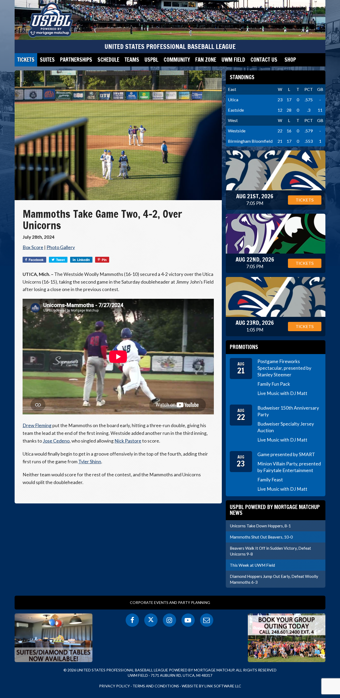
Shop (290, 60)
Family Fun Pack (273, 384)
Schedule (108, 60)
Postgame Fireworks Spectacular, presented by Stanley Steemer (284, 368)
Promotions (244, 347)
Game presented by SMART (286, 454)
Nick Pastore (127, 441)
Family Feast (270, 479)
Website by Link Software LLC (211, 686)
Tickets (26, 60)
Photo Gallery (60, 247)
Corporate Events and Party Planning (170, 602)
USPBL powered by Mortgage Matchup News (275, 510)
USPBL (151, 60)
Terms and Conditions (156, 686)
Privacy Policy (114, 686)
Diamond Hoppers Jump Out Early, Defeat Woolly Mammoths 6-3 (274, 579)
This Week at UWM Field (252, 565)
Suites (47, 60)
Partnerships (76, 60)
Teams (132, 60)
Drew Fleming (37, 425)
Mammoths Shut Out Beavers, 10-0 (261, 537)
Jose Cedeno (56, 441)
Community (177, 60)
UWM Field (233, 60)
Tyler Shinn (89, 461)
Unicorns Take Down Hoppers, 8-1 (260, 525)
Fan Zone (205, 60)
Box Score (33, 247)
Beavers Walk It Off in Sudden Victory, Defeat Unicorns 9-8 (270, 551)
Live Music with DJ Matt (282, 393)
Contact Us (263, 60)
